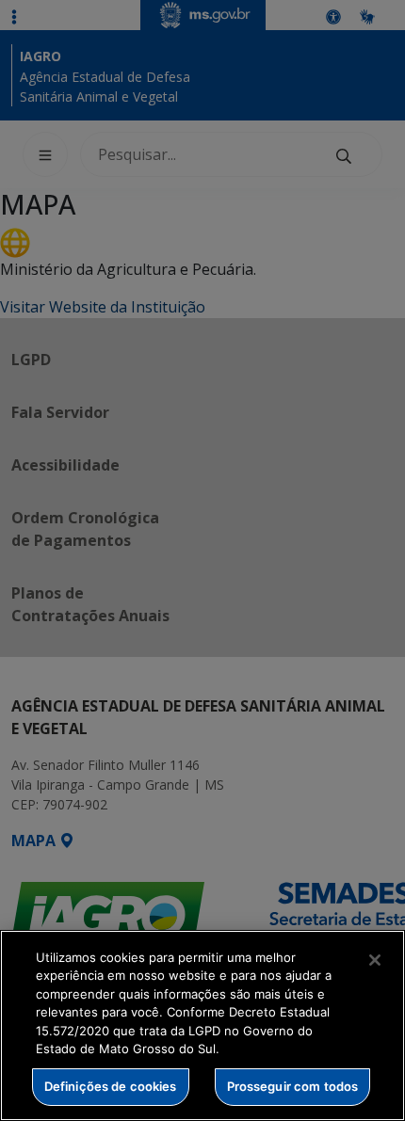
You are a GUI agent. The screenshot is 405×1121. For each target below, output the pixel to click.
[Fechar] (375, 960)
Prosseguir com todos (293, 1086)
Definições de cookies (110, 1086)
